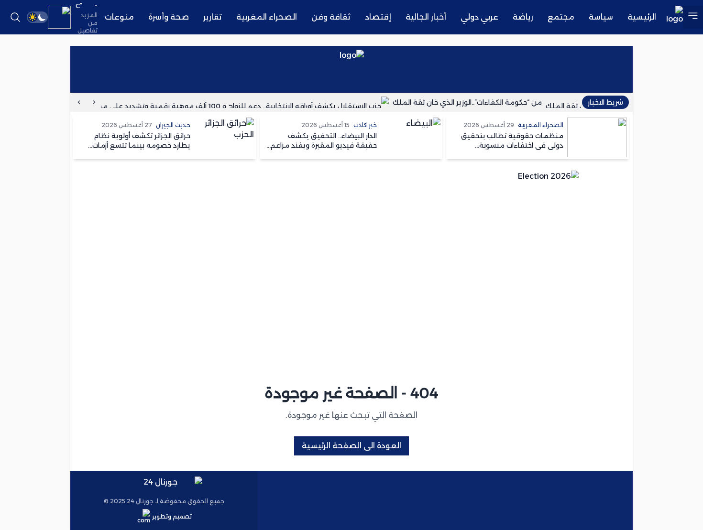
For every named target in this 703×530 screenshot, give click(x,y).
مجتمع (561, 17)
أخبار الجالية (426, 17)
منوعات (119, 17)
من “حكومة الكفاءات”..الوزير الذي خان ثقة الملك (474, 102)
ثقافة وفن (331, 17)
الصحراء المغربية (266, 17)
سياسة (601, 17)
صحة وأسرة (168, 17)
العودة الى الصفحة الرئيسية (351, 445)
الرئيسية (641, 17)
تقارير (212, 17)
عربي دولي (479, 17)
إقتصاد (378, 17)
